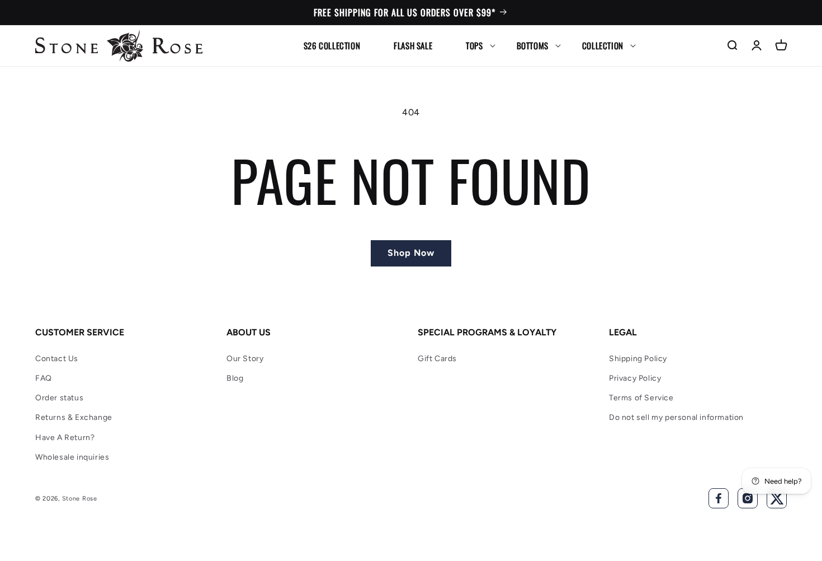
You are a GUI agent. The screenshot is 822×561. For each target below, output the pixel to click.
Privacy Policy (635, 378)
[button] (474, 45)
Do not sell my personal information (676, 417)
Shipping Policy (638, 358)
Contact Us (56, 358)
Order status (59, 398)
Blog (234, 378)
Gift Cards (437, 358)
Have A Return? (65, 437)
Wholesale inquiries (72, 457)
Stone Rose (79, 498)
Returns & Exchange (73, 417)
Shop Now (411, 252)
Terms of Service (641, 398)
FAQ (43, 378)
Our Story (244, 358)
